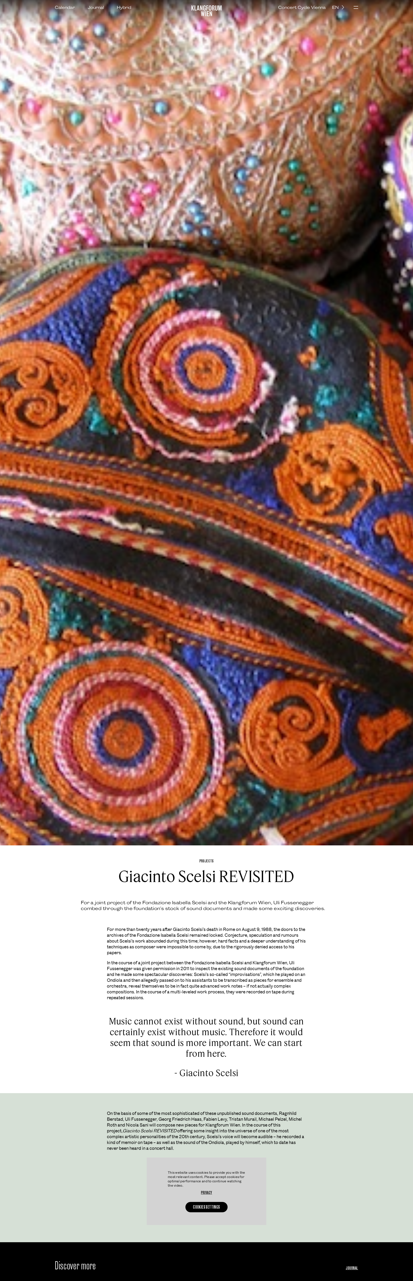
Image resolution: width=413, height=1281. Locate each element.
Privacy (206, 1192)
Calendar (65, 7)
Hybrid (124, 7)
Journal (96, 7)
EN (335, 7)
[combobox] (339, 7)
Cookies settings (206, 1207)
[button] (356, 8)
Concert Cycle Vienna (302, 7)
